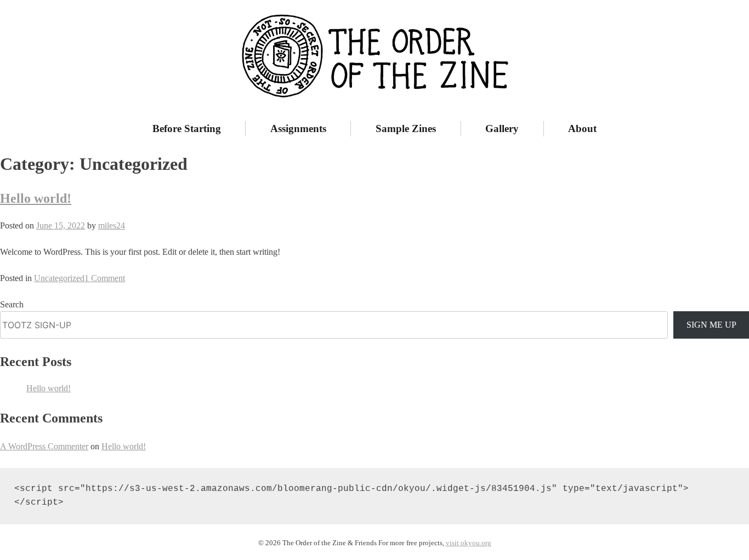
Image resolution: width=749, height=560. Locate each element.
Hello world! (35, 198)
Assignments (298, 128)
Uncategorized (59, 278)
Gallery (502, 128)
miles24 (111, 225)
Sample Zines (406, 128)
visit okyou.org (468, 543)
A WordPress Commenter (44, 446)
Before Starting (186, 128)
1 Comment (104, 278)
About (582, 128)
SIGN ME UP (711, 324)
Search (12, 304)
